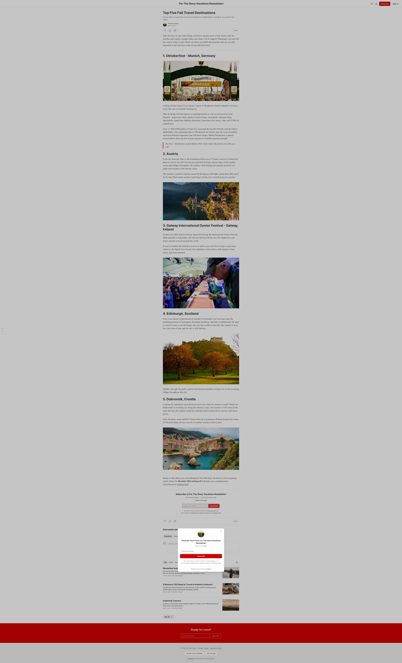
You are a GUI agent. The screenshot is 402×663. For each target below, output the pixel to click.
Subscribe (201, 556)
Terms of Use (211, 561)
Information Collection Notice (200, 563)
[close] (221, 531)
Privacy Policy (217, 563)
